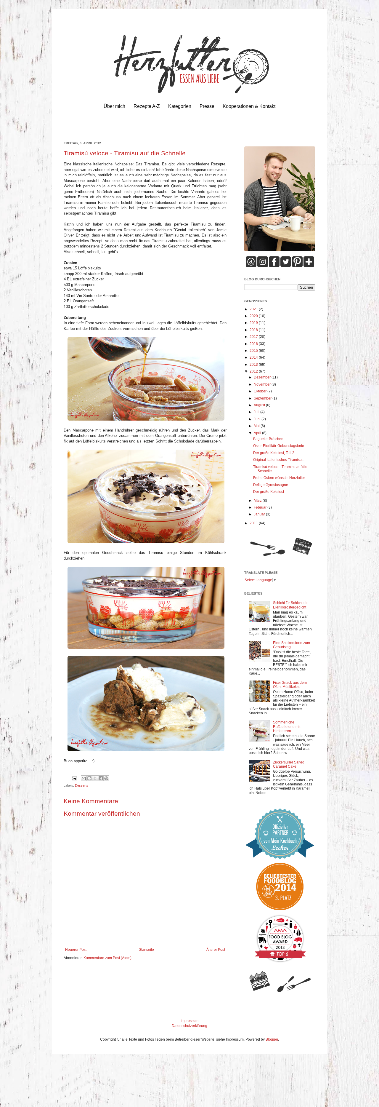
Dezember (263, 377)
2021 (254, 309)
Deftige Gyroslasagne (270, 485)
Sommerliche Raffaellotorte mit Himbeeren (286, 726)
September (263, 398)
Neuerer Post (75, 950)
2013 (254, 364)
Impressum (189, 1021)
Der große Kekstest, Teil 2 (273, 453)
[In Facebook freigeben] (101, 778)
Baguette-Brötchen (268, 439)
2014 (254, 357)
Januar (260, 514)
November (263, 384)
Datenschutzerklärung (189, 1026)
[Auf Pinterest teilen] (106, 778)
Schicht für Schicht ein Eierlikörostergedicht (291, 605)
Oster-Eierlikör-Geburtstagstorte (278, 446)
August (260, 405)
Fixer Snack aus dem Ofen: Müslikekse (290, 685)
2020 (254, 316)
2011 (254, 523)
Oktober (260, 391)
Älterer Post (215, 950)
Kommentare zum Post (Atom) (107, 958)
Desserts (81, 785)
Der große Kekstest (268, 492)
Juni (257, 419)
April (258, 433)
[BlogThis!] (89, 778)
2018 (254, 330)
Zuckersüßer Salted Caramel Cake (288, 764)
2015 (254, 351)
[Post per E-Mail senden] (74, 778)
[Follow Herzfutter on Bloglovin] (308, 266)
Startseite (146, 950)
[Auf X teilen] (95, 778)
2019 (254, 323)
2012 (254, 371)
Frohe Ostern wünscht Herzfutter (279, 478)
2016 (254, 344)
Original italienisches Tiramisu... (278, 460)
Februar (260, 507)
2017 (254, 337)
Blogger (272, 1039)
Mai (257, 426)
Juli (257, 412)
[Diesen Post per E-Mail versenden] (84, 778)
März (258, 501)
